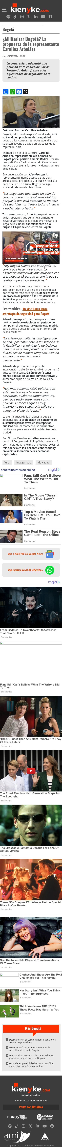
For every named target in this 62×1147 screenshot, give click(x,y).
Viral (7, 462)
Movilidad (44, 462)
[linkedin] (36, 17)
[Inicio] (29, 9)
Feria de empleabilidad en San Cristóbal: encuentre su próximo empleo (31, 1065)
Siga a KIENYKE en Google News (25, 554)
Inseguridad (23, 462)
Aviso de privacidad (31, 1095)
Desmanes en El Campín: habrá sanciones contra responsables (32, 1041)
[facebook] (50, 17)
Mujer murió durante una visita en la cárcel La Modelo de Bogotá (29, 1049)
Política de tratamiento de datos (31, 1100)
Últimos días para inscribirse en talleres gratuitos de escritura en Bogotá (31, 1057)
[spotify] (8, 17)
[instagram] (22, 17)
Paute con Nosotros (31, 1107)
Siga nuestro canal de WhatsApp (25, 570)
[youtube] (43, 17)
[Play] (31, 248)
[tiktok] (15, 17)
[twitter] (29, 17)
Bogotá (8, 30)
